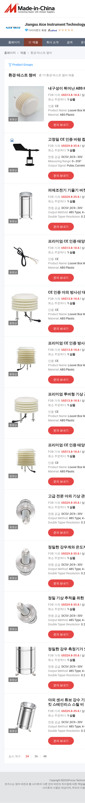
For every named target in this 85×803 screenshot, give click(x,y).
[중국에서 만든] (30, 8)
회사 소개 (52, 42)
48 (45, 756)
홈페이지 (14, 42)
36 (36, 756)
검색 (70, 42)
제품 (35, 42)
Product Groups (22, 64)
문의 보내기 (60, 125)
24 (27, 756)
